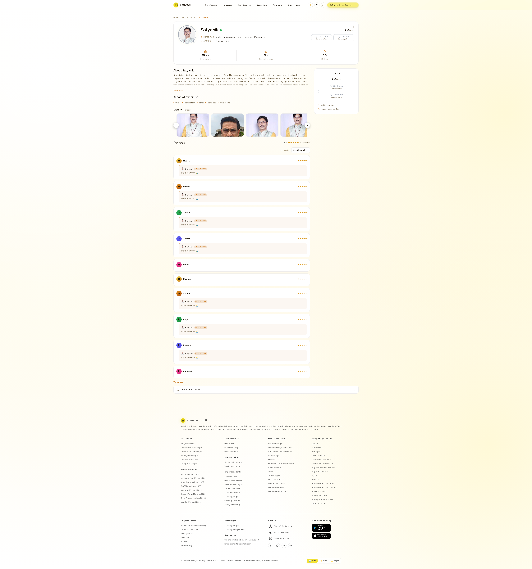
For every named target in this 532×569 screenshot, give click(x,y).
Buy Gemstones (319, 471)
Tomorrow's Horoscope (191, 451)
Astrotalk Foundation (277, 491)
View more (178, 382)
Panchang (277, 5)
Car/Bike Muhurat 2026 (191, 486)
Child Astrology (275, 444)
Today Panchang (232, 505)
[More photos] (307, 125)
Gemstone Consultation (322, 463)
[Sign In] (323, 4)
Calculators (262, 5)
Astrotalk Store (230, 477)
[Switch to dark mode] (310, 4)
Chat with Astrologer (233, 462)
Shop (290, 5)
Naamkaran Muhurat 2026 (192, 482)
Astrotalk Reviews (232, 492)
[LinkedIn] (284, 545)
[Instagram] (277, 545)
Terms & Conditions (189, 529)
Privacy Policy (187, 533)
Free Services (244, 5)
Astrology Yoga (231, 496)
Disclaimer (185, 537)
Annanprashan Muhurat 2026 (194, 478)
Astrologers (189, 18)
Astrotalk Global (319, 503)
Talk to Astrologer (232, 466)
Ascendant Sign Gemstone (280, 447)
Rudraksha (317, 447)
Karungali (316, 451)
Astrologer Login (231, 525)
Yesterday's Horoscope (191, 447)
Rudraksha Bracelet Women (324, 487)
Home (176, 18)
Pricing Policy (186, 545)
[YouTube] (290, 545)
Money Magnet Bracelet (322, 499)
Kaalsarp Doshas (232, 500)
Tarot (270, 471)
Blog (298, 5)
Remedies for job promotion (281, 463)
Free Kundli (229, 444)
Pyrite (314, 475)
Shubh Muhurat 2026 (190, 474)
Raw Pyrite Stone (319, 495)
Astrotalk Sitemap (276, 487)
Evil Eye (315, 444)
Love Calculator (231, 451)
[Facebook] (270, 545)
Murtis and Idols (319, 491)
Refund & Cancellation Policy (193, 525)
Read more (178, 90)
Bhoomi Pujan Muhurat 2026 (193, 494)
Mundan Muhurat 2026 (191, 502)
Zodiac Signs (274, 475)
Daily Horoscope (188, 444)
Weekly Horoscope (189, 455)
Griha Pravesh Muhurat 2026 (193, 498)
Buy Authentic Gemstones (323, 467)
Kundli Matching (231, 447)
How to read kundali (233, 481)
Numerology (273, 455)
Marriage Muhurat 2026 (191, 490)
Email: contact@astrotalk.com (237, 544)
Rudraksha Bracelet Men (323, 483)
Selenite (315, 479)
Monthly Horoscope (189, 459)
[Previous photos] (176, 125)
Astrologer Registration (234, 529)
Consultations (211, 5)
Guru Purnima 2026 (276, 483)
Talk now (341, 5)
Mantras (272, 459)
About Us (184, 541)
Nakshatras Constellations (280, 451)
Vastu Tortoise (318, 455)
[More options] (353, 26)
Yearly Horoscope (189, 463)
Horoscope (227, 5)
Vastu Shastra (274, 479)
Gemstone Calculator (321, 459)
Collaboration (274, 467)
